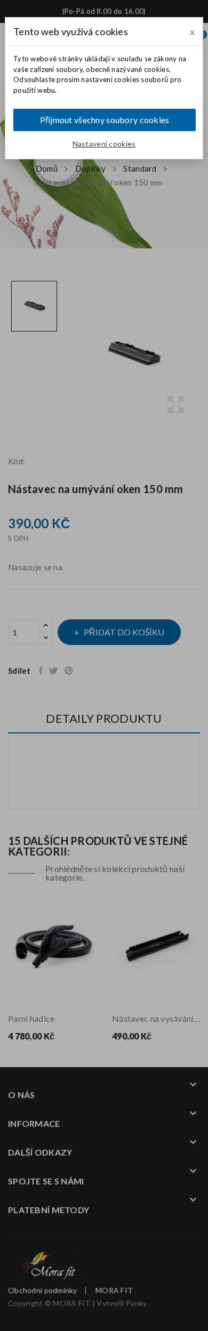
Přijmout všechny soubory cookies (105, 120)
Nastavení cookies (104, 143)
